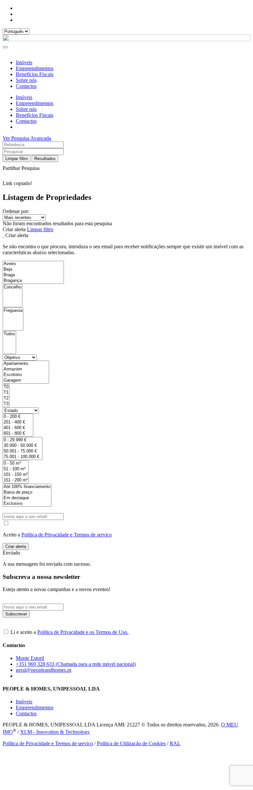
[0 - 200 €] (18, 417)
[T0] (6, 387)
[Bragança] (33, 281)
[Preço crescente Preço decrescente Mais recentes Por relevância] (126, 217)
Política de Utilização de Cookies (131, 743)
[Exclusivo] (27, 503)
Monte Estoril (30, 658)
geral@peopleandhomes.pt (43, 670)
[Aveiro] (33, 264)
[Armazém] (26, 369)
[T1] (6, 392)
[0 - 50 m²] (15, 463)
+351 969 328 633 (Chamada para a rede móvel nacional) (76, 664)
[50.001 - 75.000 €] (22, 451)
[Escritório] (26, 375)
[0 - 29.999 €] (22, 440)
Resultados (45, 158)
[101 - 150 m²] (15, 474)
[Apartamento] (26, 364)
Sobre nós (26, 80)
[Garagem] (26, 380)
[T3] (6, 404)
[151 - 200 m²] (15, 480)
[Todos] (9, 334)
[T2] (6, 398)
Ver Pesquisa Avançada (27, 138)
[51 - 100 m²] (15, 469)
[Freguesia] (13, 310)
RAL (175, 743)
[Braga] (33, 275)
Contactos (26, 86)
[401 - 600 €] (18, 428)
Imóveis (24, 62)
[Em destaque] (27, 498)
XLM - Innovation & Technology (55, 732)
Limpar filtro (16, 158)
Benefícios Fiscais (34, 74)
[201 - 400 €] (18, 422)
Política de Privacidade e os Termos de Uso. (82, 632)
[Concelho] (12, 287)
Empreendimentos (34, 68)
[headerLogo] (126, 39)
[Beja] (33, 269)
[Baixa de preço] (27, 492)
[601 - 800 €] (18, 433)
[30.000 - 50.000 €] (22, 446)
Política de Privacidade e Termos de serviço (66, 534)
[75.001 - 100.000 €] (22, 457)
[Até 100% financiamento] (27, 487)
